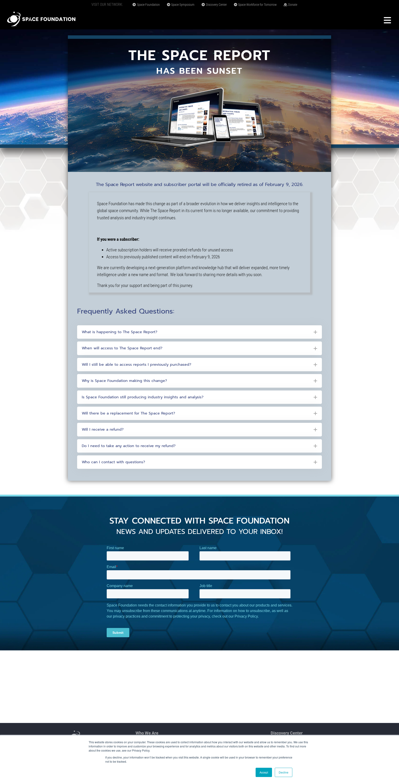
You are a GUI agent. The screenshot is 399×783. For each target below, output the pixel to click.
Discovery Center (216, 4)
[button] (199, 332)
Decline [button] (283, 772)
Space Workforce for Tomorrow (257, 4)
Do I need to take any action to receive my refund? (128, 445)
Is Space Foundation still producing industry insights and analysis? (142, 397)
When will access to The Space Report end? (122, 348)
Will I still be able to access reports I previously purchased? (136, 364)
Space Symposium (182, 4)
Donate (292, 4)
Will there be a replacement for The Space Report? (128, 413)
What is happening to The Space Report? (119, 332)
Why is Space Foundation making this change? (124, 380)
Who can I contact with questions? (113, 462)
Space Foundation (148, 4)
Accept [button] (264, 772)
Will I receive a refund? (103, 429)
